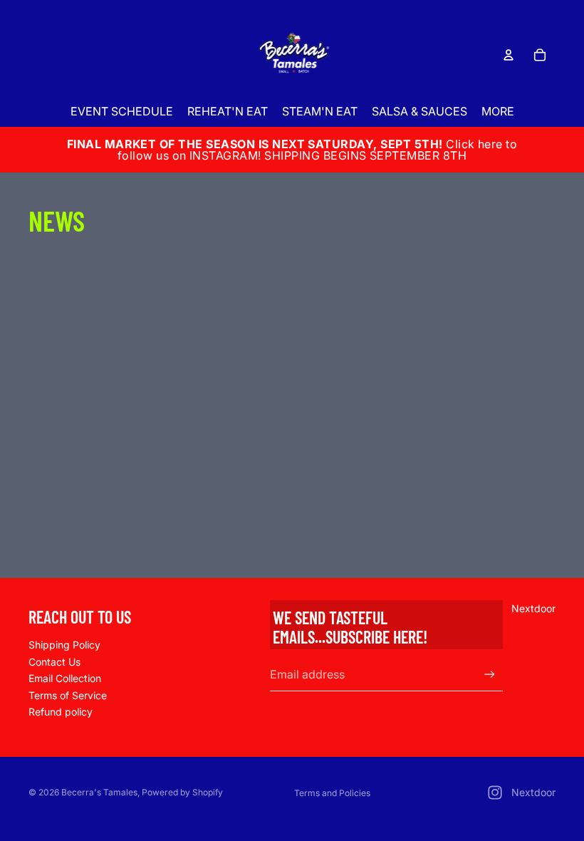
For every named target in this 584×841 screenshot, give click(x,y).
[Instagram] (495, 792)
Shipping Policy (64, 645)
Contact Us (54, 662)
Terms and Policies (332, 793)
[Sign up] (489, 674)
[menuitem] (497, 112)
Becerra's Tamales (99, 792)
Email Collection (64, 678)
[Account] (508, 55)
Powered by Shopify (182, 792)
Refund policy (60, 712)
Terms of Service (67, 695)
